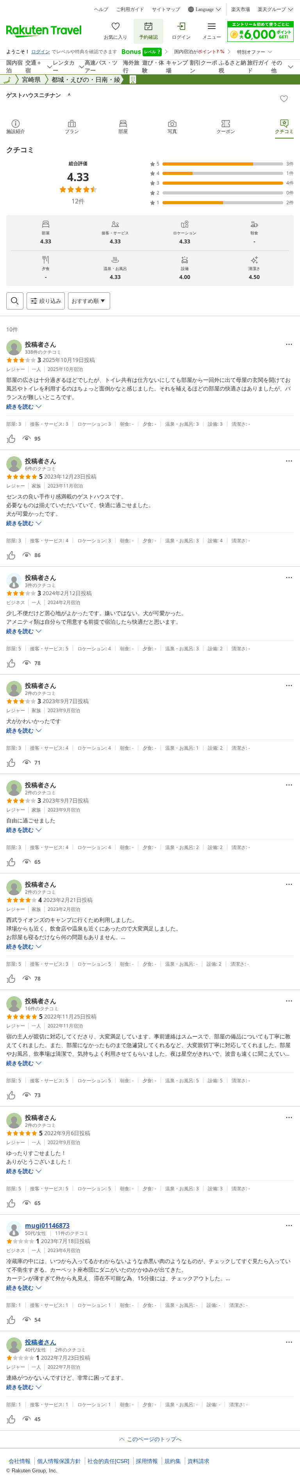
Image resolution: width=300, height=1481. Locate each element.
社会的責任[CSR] (108, 1461)
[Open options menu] (289, 344)
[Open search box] (14, 301)
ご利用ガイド (130, 9)
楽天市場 (240, 9)
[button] (33, 347)
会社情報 (19, 1461)
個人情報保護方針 (59, 1461)
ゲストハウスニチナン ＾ (39, 95)
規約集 (172, 1461)
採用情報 (147, 1461)
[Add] (284, 98)
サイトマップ (166, 9)
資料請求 (198, 1461)
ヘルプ (101, 9)
